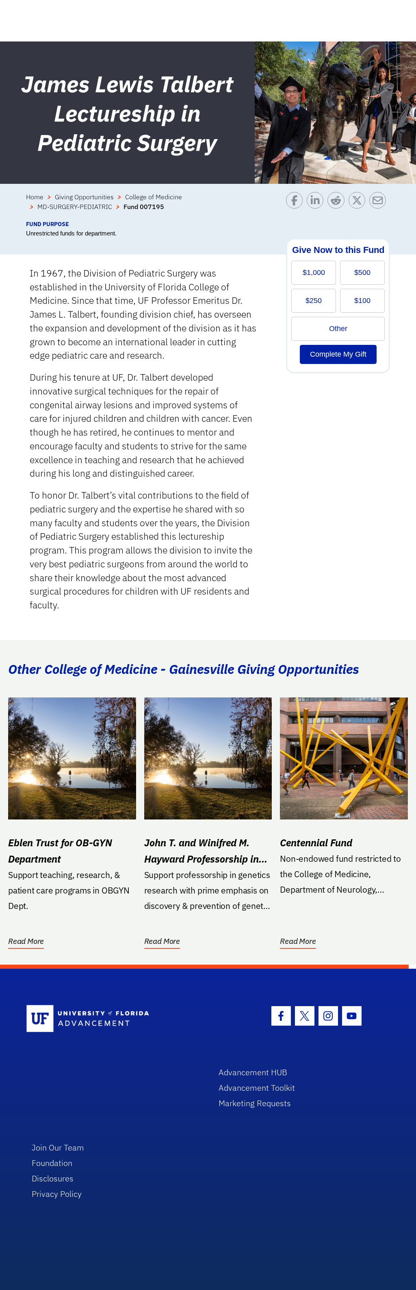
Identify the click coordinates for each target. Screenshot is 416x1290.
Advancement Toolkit (257, 1087)
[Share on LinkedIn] (317, 206)
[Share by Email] (379, 206)
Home (34, 197)
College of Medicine (153, 197)
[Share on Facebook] (296, 206)
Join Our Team (58, 1147)
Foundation (52, 1162)
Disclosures (53, 1178)
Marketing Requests (255, 1103)
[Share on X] (359, 206)
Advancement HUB (253, 1072)
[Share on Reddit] (337, 206)
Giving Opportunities (84, 197)
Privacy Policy (57, 1193)
